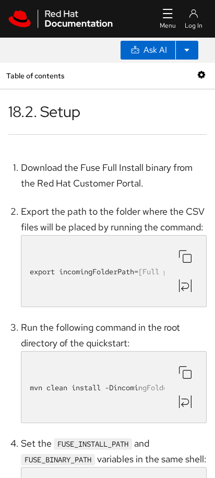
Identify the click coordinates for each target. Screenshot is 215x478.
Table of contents (35, 75)
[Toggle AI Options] (186, 50)
